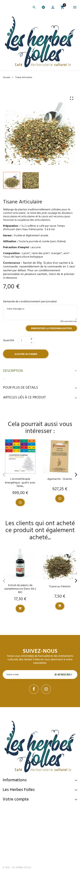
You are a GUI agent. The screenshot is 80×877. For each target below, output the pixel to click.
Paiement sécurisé (24, 808)
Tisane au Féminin (60, 586)
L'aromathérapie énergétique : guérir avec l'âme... (20, 482)
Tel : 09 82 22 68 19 (23, 854)
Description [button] (13, 371)
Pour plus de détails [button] (20, 388)
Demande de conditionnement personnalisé (30, 301)
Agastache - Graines (59, 479)
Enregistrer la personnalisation (51, 328)
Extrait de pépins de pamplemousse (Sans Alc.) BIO (20, 588)
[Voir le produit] (20, 502)
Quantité (8, 340)
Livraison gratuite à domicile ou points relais (40, 826)
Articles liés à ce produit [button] (24, 397)
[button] (53, 8)
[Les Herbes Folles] (40, 42)
